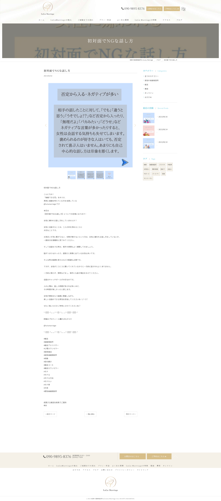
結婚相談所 (153, 165)
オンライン (149, 93)
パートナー (155, 174)
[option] (90, 125)
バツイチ (162, 165)
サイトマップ (142, 470)
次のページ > (130, 414)
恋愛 (163, 174)
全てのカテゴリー (152, 76)
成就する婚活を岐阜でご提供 (55, 402)
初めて (163, 169)
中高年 (170, 165)
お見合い (147, 169)
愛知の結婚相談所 (152, 80)
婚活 (45, 405)
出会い (170, 169)
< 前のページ (50, 414)
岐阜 (145, 165)
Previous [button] (46, 125)
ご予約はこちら (170, 8)
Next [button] (135, 125)
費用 (146, 89)
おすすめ (148, 97)
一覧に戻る (90, 414)
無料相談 (155, 169)
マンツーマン (148, 178)
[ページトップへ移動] (175, 456)
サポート (147, 174)
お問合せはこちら (154, 8)
